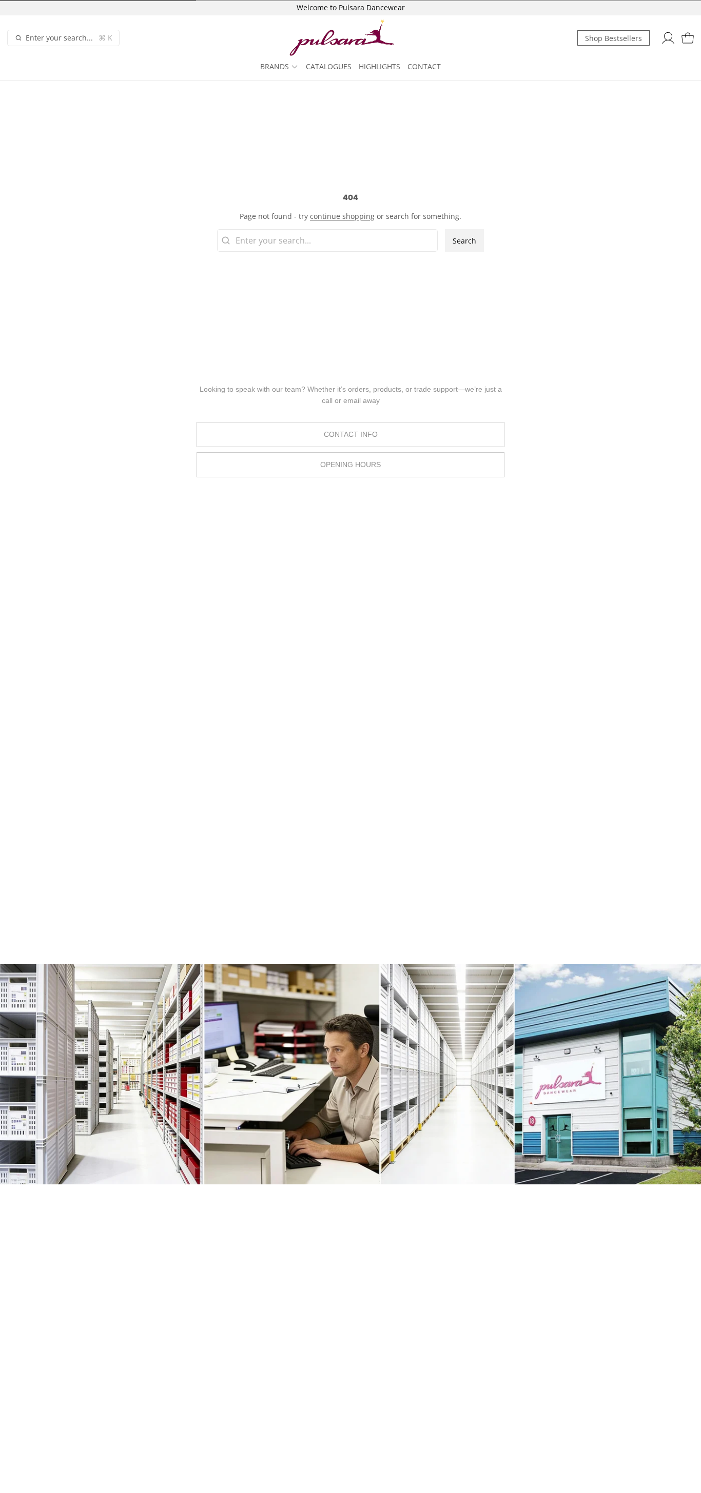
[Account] (668, 38)
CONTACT (424, 66)
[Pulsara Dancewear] (346, 38)
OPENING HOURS (350, 464)
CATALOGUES (329, 66)
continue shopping (342, 216)
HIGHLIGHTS (379, 66)
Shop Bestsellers (613, 38)
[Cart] (687, 38)
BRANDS (274, 66)
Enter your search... (69, 38)
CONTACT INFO (351, 434)
